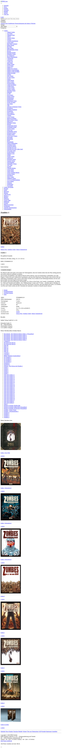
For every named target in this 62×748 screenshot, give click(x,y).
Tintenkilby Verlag (12, 163)
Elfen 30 (6, 351)
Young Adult (7, 200)
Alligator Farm (11, 35)
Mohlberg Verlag (11, 123)
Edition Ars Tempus (12, 68)
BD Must (9, 46)
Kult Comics (10, 112)
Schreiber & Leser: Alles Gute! (15, 149)
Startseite (6, 5)
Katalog (6, 8)
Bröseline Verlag (11, 54)
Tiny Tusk (9, 165)
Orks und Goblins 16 (9, 382)
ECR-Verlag (10, 65)
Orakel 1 (6, 367)
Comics (6, 30)
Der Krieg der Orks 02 (9, 344)
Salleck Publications (12, 143)
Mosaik (9, 124)
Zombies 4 (6, 417)
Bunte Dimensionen (12, 57)
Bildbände (6, 202)
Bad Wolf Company (12, 44)
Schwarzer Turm (11, 150)
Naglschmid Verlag (12, 125)
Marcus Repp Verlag (12, 120)
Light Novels (7, 194)
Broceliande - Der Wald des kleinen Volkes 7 (15, 339)
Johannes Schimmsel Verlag (14, 106)
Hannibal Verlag (11, 90)
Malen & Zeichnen (8, 204)
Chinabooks (10, 58)
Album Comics (11, 32)
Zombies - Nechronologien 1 (11, 411)
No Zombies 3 (7, 360)
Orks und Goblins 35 (9, 399)
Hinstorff (9, 92)
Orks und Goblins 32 (9, 395)
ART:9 (9, 36)
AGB (40, 731)
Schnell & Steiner (11, 146)
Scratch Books (11, 152)
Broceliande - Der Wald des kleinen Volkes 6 (15, 338)
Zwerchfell (10, 185)
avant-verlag (10, 42)
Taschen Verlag (11, 161)
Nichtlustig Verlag (11, 127)
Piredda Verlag (11, 134)
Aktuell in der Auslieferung (8, 23)
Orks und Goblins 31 (9, 394)
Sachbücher (7, 206)
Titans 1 (6, 404)
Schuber (6, 203)
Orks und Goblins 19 (9, 386)
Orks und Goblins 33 (9, 396)
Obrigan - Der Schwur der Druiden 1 (13, 366)
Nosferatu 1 (7, 363)
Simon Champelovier (21, 249)
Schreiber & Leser (11, 147)
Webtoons (6, 199)
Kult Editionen (11, 114)
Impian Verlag (10, 96)
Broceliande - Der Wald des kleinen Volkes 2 (15, 335)
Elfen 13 (6, 347)
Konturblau (10, 111)
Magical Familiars (11, 118)
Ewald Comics (11, 77)
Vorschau (6, 10)
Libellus (9, 115)
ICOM (8, 93)
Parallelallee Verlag (12, 131)
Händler (6, 11)
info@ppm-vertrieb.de (6, 741)
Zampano (9, 183)
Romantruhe (10, 142)
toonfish (9, 166)
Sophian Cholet (12, 249)
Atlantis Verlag (11, 38)
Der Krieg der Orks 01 (9, 342)
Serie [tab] (5, 294)
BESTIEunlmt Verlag (12, 49)
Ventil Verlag (10, 171)
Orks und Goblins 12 (9, 376)
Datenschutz (35, 731)
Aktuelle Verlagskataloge (10, 207)
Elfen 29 (6, 350)
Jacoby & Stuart (11, 102)
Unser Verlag (10, 169)
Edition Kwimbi (11, 73)
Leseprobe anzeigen (6, 269)
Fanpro (9, 79)
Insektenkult (10, 99)
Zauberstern (10, 184)
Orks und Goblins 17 (9, 383)
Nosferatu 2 (7, 364)
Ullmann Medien (11, 168)
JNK (8, 105)
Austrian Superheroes (12, 41)
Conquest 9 (7, 341)
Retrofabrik (10, 139)
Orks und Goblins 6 (9, 401)
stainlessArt (10, 158)
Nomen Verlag (11, 128)
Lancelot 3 (6, 353)
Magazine (6, 191)
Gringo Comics (11, 89)
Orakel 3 (6, 370)
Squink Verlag (10, 156)
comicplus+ (10, 60)
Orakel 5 (6, 373)
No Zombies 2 (7, 358)
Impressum (49, 731)
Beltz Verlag (10, 48)
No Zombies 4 (7, 361)
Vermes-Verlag (11, 174)
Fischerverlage (11, 83)
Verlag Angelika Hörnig (13, 172)
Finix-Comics (10, 82)
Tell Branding (10, 162)
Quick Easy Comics (12, 136)
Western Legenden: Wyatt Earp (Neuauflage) (15, 408)
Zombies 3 (6, 416)
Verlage (6, 13)
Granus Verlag (10, 87)
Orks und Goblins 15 (9, 380)
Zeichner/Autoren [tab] (8, 293)
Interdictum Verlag (12, 101)
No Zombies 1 (7, 357)
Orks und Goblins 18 (9, 385)
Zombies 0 (6, 413)
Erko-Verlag (10, 76)
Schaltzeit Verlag (11, 144)
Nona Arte (9, 130)
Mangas (6, 193)
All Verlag (9, 33)
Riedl (8, 140)
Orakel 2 (6, 369)
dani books (10, 63)
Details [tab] (5, 290)
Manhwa (6, 196)
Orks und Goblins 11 (9, 375)
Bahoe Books (10, 45)
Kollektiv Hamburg (12, 109)
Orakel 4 (6, 372)
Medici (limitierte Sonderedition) (12, 356)
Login (2, 17)
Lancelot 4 (6, 354)
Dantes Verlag (10, 64)
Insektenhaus (10, 98)
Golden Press (10, 86)
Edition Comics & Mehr (13, 71)
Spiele (5, 190)
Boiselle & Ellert (11, 52)
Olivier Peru (4, 249)
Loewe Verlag (10, 117)
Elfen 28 (6, 348)
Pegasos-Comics (11, 133)
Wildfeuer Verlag (11, 178)
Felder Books (10, 80)
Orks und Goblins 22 (9, 389)
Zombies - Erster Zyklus (10, 410)
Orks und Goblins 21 (9, 388)
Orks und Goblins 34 (9, 398)
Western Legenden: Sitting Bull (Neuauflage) (15, 407)
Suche (2, 18)
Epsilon (9, 74)
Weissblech (10, 175)
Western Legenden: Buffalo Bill (12, 405)
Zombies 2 (6, 414)
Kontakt (44, 731)
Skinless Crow (11, 153)
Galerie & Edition (11, 84)
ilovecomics (10, 95)
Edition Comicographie (13, 70)
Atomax (9, 39)
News (5, 7)
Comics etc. (10, 61)
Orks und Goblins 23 (9, 391)
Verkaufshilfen (7, 209)
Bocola (9, 51)
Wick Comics (10, 177)
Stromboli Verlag (11, 159)
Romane (6, 188)
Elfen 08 (6, 345)
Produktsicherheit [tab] (8, 291)
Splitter (9, 155)
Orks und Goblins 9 (9, 402)
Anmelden (54, 731)
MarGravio (10, 121)
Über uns (6, 14)
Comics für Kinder (8, 187)
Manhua (6, 197)
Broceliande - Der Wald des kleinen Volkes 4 (15, 337)
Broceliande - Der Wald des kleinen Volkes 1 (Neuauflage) (19, 334)
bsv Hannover (10, 55)
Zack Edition (10, 181)
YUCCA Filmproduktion (13, 180)
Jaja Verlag (10, 104)
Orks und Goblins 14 (9, 379)
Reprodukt (10, 137)
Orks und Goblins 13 (9, 377)
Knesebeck (10, 108)
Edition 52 (9, 67)
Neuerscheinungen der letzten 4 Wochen (25, 23)
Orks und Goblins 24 (9, 392)
